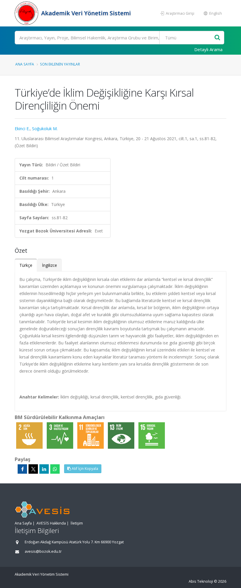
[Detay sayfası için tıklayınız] (30, 435)
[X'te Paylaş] (33, 469)
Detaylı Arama (208, 49)
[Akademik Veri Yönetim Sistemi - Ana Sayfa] (27, 13)
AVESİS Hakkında (51, 523)
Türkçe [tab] (25, 265)
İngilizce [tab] (49, 265)
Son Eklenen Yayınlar (60, 64)
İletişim (77, 523)
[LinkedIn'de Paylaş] (44, 469)
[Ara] (217, 37)
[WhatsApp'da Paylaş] (55, 469)
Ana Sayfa (24, 64)
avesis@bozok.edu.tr (43, 551)
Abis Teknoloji (201, 581)
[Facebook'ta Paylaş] (22, 469)
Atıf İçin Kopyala (84, 468)
